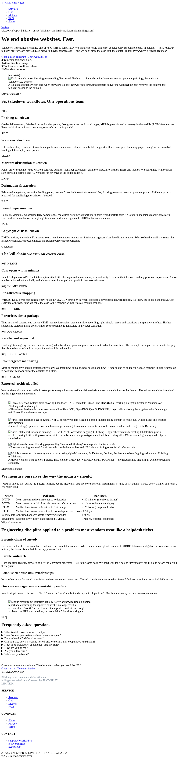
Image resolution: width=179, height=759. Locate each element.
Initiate (5, 27)
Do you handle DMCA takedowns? (24, 638)
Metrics (12, 15)
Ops (10, 11)
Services (13, 8)
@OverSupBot (16, 743)
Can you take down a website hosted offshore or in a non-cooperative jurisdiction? (49, 641)
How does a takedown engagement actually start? (31, 644)
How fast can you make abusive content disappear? (32, 635)
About (11, 21)
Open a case (8, 56)
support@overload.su (20, 740)
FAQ (11, 18)
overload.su (14, 746)
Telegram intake (26, 668)
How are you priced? (16, 647)
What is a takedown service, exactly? (24, 632)
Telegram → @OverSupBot (31, 56)
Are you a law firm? (15, 650)
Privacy (12, 723)
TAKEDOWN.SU (12, 2)
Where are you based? (16, 654)
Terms (11, 726)
